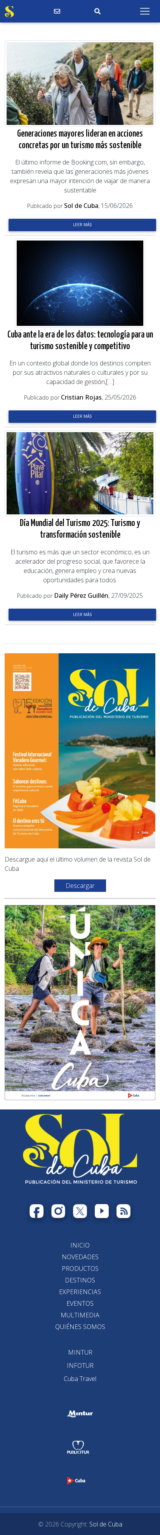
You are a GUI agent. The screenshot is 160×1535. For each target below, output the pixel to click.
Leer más (82, 224)
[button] (80, 885)
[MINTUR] (80, 1352)
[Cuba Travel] (80, 1378)
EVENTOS (80, 1303)
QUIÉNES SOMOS (80, 1326)
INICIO (80, 1245)
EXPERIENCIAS (80, 1292)
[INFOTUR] (80, 1365)
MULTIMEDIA (80, 1315)
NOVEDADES (80, 1257)
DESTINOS (80, 1280)
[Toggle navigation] (144, 11)
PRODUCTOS (80, 1268)
